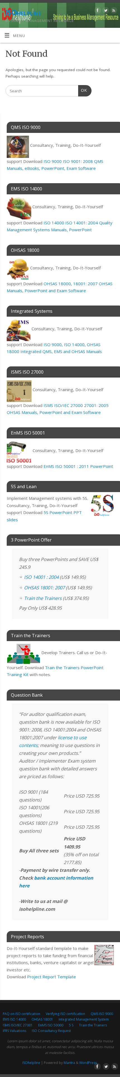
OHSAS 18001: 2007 (44, 587)
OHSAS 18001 (42, 1019)
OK (82, 90)
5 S (71, 1025)
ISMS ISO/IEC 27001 (18, 1025)
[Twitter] (105, 11)
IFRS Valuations (14, 1030)
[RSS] (113, 11)
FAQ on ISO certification (21, 1013)
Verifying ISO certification (65, 1013)
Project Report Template (51, 976)
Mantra (69, 1062)
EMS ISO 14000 (14, 1019)
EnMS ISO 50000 (50, 1025)
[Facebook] (97, 11)
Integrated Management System (84, 1019)
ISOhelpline (23, 12)
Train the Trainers (43, 598)
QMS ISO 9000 (102, 1013)
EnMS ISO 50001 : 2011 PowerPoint (78, 466)
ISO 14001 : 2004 (41, 577)
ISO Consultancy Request (51, 1030)
